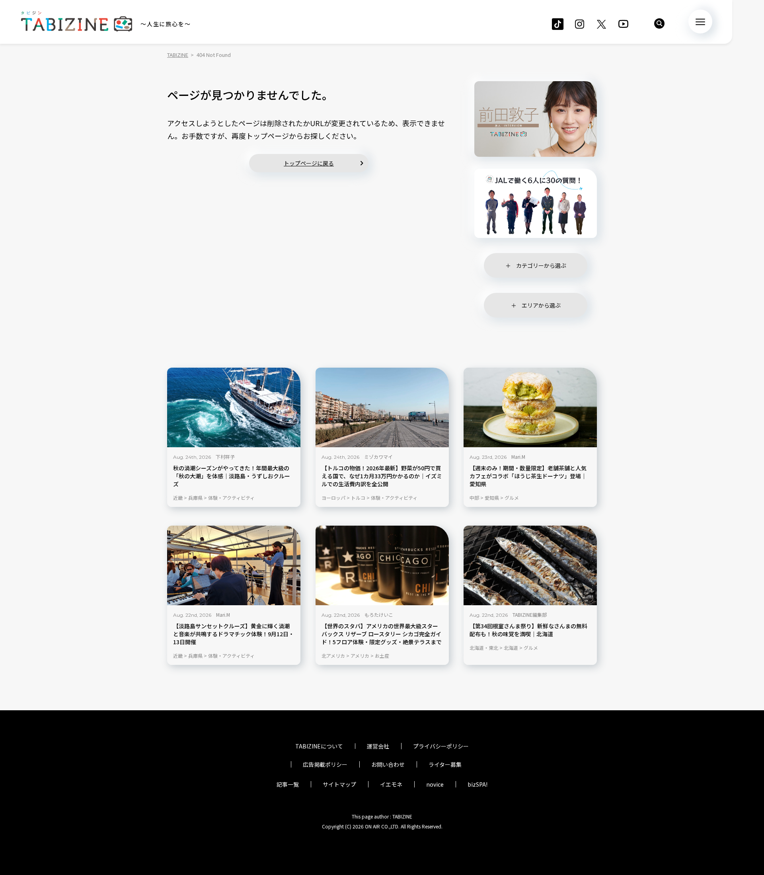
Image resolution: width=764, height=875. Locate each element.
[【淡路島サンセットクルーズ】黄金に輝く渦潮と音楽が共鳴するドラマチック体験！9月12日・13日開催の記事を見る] (233, 565)
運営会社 (378, 746)
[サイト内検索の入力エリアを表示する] (659, 23)
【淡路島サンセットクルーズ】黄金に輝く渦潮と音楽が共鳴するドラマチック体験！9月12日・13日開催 (233, 634)
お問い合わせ (388, 764)
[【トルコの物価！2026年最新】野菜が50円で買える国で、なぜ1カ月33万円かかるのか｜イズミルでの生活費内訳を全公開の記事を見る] (382, 407)
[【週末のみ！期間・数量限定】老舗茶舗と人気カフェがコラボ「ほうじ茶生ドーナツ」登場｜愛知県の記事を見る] (530, 407)
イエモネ (391, 784)
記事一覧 (288, 784)
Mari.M (518, 456)
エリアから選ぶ (541, 305)
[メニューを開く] (700, 21)
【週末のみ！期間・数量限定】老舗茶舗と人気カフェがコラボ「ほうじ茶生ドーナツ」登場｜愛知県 (528, 476)
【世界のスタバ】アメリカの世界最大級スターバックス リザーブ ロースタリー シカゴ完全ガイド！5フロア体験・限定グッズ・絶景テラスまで (382, 634)
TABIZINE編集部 (530, 614)
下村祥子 (225, 456)
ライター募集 (445, 764)
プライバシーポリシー (441, 746)
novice (435, 784)
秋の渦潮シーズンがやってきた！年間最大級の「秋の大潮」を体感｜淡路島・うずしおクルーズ (231, 476)
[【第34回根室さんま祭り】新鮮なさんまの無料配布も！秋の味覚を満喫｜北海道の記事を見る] (530, 565)
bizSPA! (477, 784)
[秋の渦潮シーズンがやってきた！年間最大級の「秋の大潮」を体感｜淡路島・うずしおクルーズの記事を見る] (233, 407)
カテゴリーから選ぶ (541, 265)
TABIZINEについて (319, 746)
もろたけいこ (378, 614)
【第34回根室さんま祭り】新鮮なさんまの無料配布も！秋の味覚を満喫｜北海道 (528, 630)
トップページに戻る (309, 163)
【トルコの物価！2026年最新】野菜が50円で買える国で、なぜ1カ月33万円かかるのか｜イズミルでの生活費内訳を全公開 (382, 476)
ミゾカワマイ (378, 456)
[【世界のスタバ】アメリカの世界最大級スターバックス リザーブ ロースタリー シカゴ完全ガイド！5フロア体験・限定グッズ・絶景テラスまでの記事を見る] (382, 565)
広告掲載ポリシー (325, 764)
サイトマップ (339, 784)
